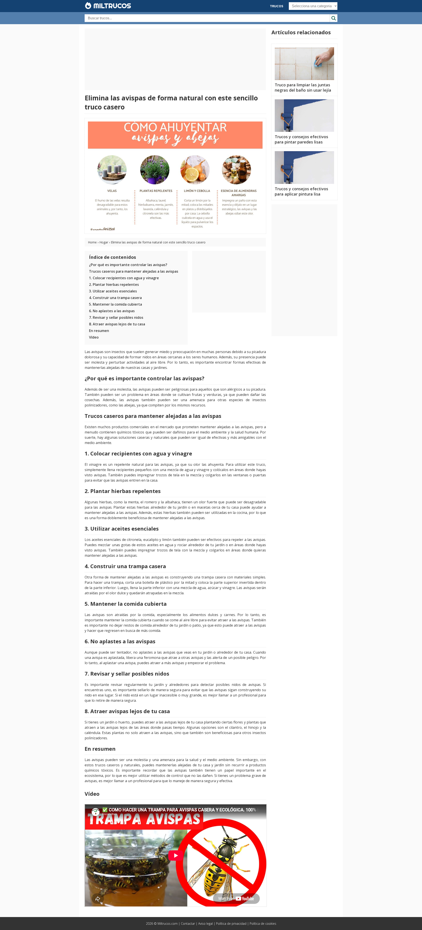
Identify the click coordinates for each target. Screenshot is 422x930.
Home (92, 242)
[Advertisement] (175, 59)
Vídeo (94, 337)
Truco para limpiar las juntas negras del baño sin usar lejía (303, 87)
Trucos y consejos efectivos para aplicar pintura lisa (301, 191)
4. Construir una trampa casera (115, 297)
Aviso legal (205, 923)
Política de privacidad (231, 923)
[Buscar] (333, 18)
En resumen (99, 330)
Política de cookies (263, 923)
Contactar (188, 923)
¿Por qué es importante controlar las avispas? (128, 264)
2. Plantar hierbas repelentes (114, 284)
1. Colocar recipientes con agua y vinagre (124, 278)
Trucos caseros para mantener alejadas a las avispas (133, 271)
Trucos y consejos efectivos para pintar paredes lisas (301, 139)
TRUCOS (276, 6)
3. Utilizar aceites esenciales (113, 291)
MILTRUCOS (111, 6)
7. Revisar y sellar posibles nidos (116, 317)
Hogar (103, 242)
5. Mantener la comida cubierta (115, 304)
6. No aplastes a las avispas (112, 310)
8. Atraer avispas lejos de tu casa (117, 324)
